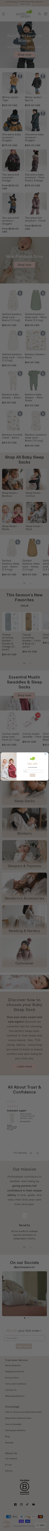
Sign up (32, 775)
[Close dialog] (45, 754)
